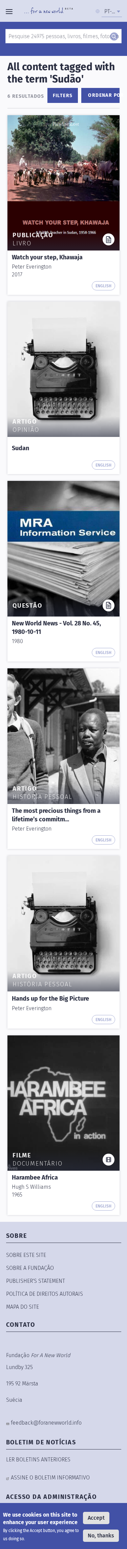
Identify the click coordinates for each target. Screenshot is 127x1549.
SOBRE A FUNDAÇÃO (30, 1268)
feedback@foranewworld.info (46, 1422)
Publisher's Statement (35, 1281)
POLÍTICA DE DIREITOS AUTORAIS (44, 1294)
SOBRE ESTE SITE (26, 1255)
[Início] (48, 11)
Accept (96, 1518)
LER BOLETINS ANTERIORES (38, 1459)
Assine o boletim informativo (50, 1477)
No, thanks (101, 1535)
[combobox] (112, 11)
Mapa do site (22, 1307)
